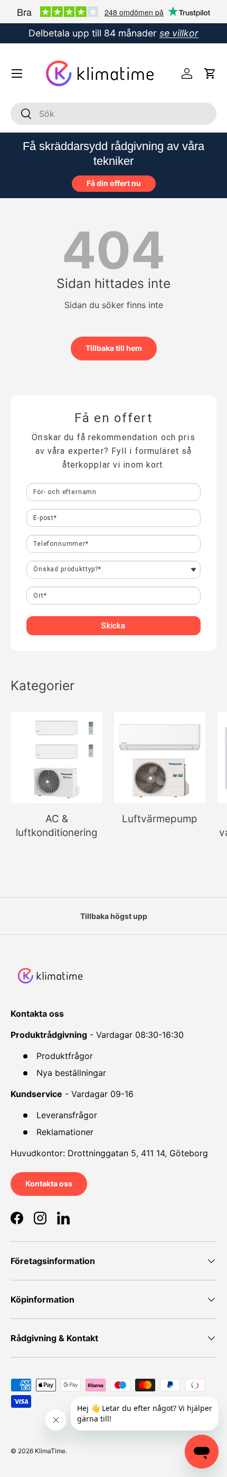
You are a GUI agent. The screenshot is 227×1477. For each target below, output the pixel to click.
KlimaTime (50, 1451)
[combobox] (113, 114)
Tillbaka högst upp (113, 916)
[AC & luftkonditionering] (56, 757)
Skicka (113, 625)
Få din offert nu (114, 183)
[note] (113, 456)
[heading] (113, 418)
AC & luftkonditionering (57, 826)
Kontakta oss (48, 1183)
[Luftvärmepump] (159, 757)
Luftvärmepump (159, 819)
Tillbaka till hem (114, 347)
